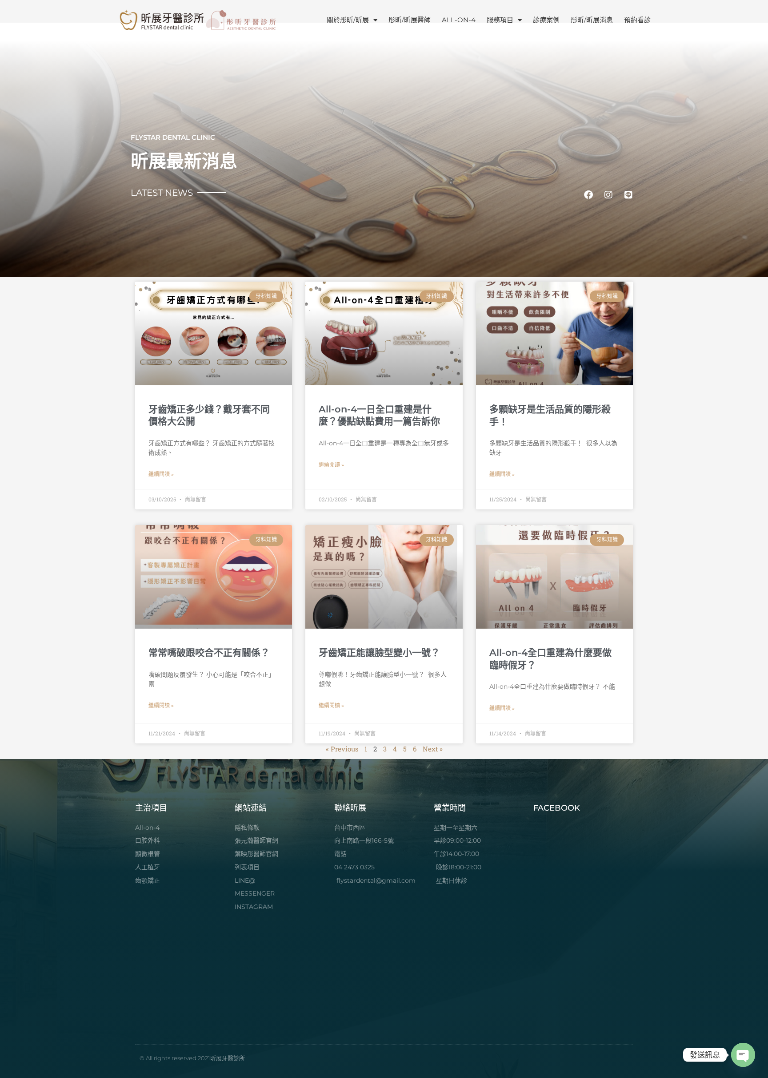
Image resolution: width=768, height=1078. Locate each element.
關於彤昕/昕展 (348, 20)
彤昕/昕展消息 (592, 20)
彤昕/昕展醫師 (409, 20)
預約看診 (637, 20)
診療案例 (546, 20)
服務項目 (500, 20)
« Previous (342, 748)
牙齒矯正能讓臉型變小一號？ (379, 652)
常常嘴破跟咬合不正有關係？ (209, 652)
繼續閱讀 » (161, 474)
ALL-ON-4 (459, 20)
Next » (433, 748)
